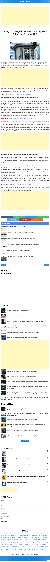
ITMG (30, 542)
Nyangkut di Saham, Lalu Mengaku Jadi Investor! (18, 310)
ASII (37, 534)
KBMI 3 (7, 544)
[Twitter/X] (31, 217)
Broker (2, 505)
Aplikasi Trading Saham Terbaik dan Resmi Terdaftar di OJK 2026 (22, 436)
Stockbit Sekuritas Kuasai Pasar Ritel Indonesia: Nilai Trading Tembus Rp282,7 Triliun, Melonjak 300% (28, 398)
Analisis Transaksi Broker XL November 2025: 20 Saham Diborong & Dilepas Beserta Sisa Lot (27, 382)
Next (46, 265)
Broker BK (22, 537)
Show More (25, 440)
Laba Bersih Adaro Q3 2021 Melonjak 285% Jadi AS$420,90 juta (20, 256)
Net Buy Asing (16, 546)
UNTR (41, 550)
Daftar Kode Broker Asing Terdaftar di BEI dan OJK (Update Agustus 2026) (25, 321)
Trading (2, 518)
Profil (19, 548)
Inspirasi (22, 542)
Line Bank (43, 544)
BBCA (7, 535)
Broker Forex (39, 537)
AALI (2, 534)
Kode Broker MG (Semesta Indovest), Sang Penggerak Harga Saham (23, 332)
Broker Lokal (4, 539)
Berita (27, 38)
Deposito (14, 541)
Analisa (14, 534)
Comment (38, 38)
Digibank (19, 541)
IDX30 (12, 542)
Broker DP (33, 537)
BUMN (42, 539)
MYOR (11, 546)
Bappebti (3, 535)
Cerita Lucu (9, 541)
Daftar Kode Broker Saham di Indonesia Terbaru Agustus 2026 (22, 337)
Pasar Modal (42, 546)
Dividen (2, 508)
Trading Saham (4, 524)
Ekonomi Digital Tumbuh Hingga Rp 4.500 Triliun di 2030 (21, 94)
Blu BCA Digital (43, 535)
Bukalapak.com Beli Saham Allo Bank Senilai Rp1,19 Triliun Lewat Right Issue (23, 244)
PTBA (21, 548)
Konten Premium (23, 544)
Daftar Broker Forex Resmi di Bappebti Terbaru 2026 (17, 470)
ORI (38, 546)
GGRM (33, 541)
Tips (16, 550)
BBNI (10, 535)
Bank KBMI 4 (44, 534)
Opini (35, 546)
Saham (30, 548)
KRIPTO (29, 544)
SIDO (7, 550)
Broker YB (32, 539)
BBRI (13, 535)
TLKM (19, 550)
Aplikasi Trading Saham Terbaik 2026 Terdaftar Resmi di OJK (21, 376)
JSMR (44, 542)
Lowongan (4, 546)
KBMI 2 (4, 544)
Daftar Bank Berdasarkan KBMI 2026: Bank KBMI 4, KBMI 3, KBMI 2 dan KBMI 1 (22, 451)
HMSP (6, 542)
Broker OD (16, 539)
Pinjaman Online (13, 548)
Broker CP (27, 537)
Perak (46, 546)
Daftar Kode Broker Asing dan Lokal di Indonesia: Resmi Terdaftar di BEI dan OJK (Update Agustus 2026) (26, 425)
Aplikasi (2, 500)
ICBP (9, 542)
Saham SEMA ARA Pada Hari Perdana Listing (16, 226)
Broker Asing (16, 537)
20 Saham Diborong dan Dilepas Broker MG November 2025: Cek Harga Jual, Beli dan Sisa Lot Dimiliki (27, 387)
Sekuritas (3, 550)
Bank (40, 534)
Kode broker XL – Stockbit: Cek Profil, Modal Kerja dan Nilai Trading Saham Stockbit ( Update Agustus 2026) (27, 326)
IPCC (26, 542)
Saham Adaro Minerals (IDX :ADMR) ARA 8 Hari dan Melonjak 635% (21, 238)
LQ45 (8, 546)
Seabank (44, 548)
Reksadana (26, 548)
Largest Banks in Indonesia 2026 (14, 316)
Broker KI (45, 537)
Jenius (40, 542)
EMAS (26, 541)
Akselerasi (9, 534)
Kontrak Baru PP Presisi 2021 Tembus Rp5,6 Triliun (18, 250)
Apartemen (29, 534)
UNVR (44, 550)
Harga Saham (38, 541)
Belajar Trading (30, 535)
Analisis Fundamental (21, 534)
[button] (37, 219)
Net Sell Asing (23, 546)
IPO (2, 510)
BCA (16, 535)
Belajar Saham (4, 503)
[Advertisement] (25, 16)
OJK (33, 546)
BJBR (38, 535)
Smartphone (12, 550)
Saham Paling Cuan (37, 548)
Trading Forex (4, 521)
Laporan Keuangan (5, 516)
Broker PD (21, 539)
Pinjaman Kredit (5, 548)
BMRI (2, 537)
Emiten (30, 541)
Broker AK (10, 537)
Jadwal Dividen (4, 513)
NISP (28, 546)
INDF (18, 542)
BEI (17, 535)
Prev (4, 265)
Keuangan (31, 38)
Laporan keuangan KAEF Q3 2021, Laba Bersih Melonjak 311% (20, 232)
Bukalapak (37, 539)
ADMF (5, 534)
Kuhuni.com (25, 559)
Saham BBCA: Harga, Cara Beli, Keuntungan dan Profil (17, 482)
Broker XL (27, 539)
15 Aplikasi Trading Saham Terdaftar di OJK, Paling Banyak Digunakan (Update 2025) (27, 393)
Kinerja (16, 544)
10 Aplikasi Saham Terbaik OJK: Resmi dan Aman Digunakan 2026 (22, 371)
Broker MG (10, 539)
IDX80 (15, 542)
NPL (31, 546)
